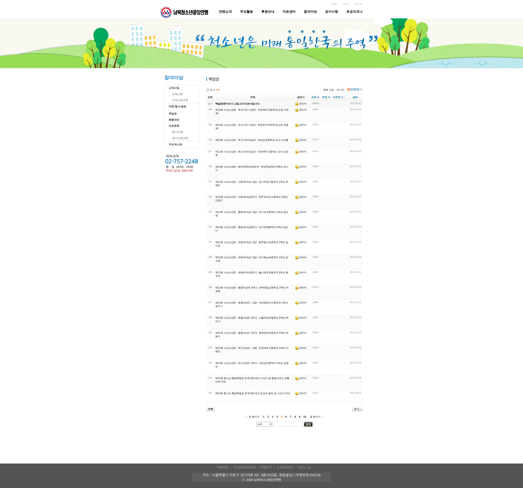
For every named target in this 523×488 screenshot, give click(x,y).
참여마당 (310, 11)
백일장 (173, 113)
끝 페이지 (315, 416)
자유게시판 (175, 144)
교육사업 (174, 87)
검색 (308, 424)
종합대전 (174, 119)
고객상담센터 (285, 467)
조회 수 (315, 97)
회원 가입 (328, 89)
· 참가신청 (177, 131)
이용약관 (222, 467)
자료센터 (289, 11)
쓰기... (357, 409)
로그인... (341, 89)
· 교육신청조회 (179, 100)
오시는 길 (304, 467)
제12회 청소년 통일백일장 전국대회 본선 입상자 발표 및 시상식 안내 (252, 393)
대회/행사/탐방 (177, 106)
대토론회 (174, 125)
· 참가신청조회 (179, 138)
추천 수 (326, 97)
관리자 (302, 103)
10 (304, 416)
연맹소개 (225, 11)
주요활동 (246, 11)
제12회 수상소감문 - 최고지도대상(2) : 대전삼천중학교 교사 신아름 (251, 140)
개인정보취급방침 (244, 467)
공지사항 (331, 11)
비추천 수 (338, 97)
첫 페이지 (254, 416)
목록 (210, 409)
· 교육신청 (177, 94)
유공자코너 (354, 11)
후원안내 (267, 11)
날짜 (355, 97)
